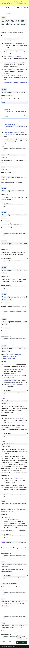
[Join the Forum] (28, 7)
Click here (3, 3)
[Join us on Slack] (25, 7)
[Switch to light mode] (18, 7)
